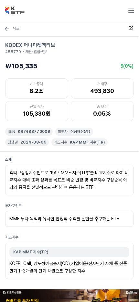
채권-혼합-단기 (36, 52)
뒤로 (16, 28)
